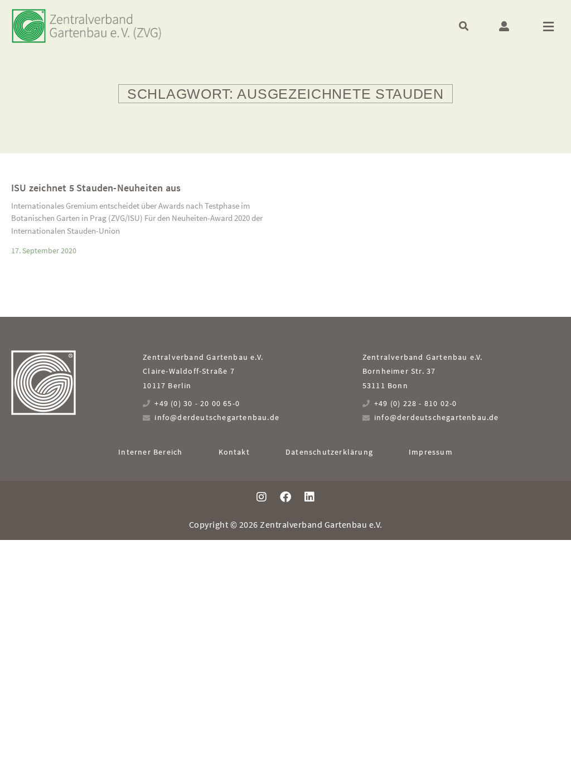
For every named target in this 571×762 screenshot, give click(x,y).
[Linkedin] (309, 497)
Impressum (431, 452)
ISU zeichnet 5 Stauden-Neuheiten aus (96, 187)
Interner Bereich (150, 452)
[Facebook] (285, 497)
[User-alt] (504, 26)
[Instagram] (261, 497)
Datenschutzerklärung (329, 452)
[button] (463, 26)
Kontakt (234, 452)
